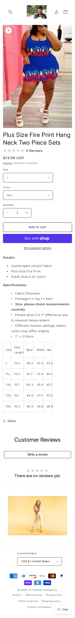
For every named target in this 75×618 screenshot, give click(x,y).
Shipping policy (51, 601)
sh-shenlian (35, 590)
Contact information (39, 607)
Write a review (37, 454)
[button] (10, 12)
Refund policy (34, 594)
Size (6, 169)
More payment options (37, 247)
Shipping (7, 163)
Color (6, 187)
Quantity (8, 204)
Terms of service (28, 601)
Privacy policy (54, 594)
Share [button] (12, 421)
